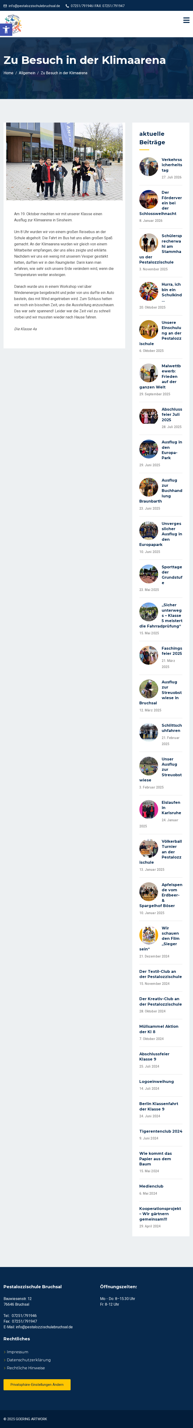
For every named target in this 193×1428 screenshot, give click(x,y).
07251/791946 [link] (24, 1315)
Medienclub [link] (151, 1186)
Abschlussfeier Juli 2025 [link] (172, 414)
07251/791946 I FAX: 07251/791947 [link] (98, 6)
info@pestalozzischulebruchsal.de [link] (34, 6)
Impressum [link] (17, 1352)
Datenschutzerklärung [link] (29, 1360)
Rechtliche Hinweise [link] (26, 1368)
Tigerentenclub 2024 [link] (160, 1131)
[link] (6, 30)
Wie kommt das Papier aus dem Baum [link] (155, 1158)
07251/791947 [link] (24, 1321)
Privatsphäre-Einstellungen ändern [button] (37, 1385)
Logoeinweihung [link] (156, 1081)
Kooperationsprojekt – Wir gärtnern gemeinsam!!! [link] (160, 1214)
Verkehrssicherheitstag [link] (172, 165)
